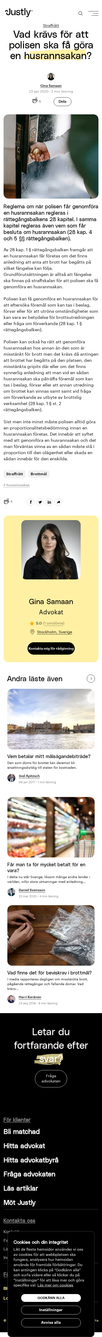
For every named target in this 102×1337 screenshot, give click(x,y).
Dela (62, 101)
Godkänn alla (51, 1298)
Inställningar (51, 1310)
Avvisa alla (51, 1322)
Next (91, 678)
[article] (51, 739)
